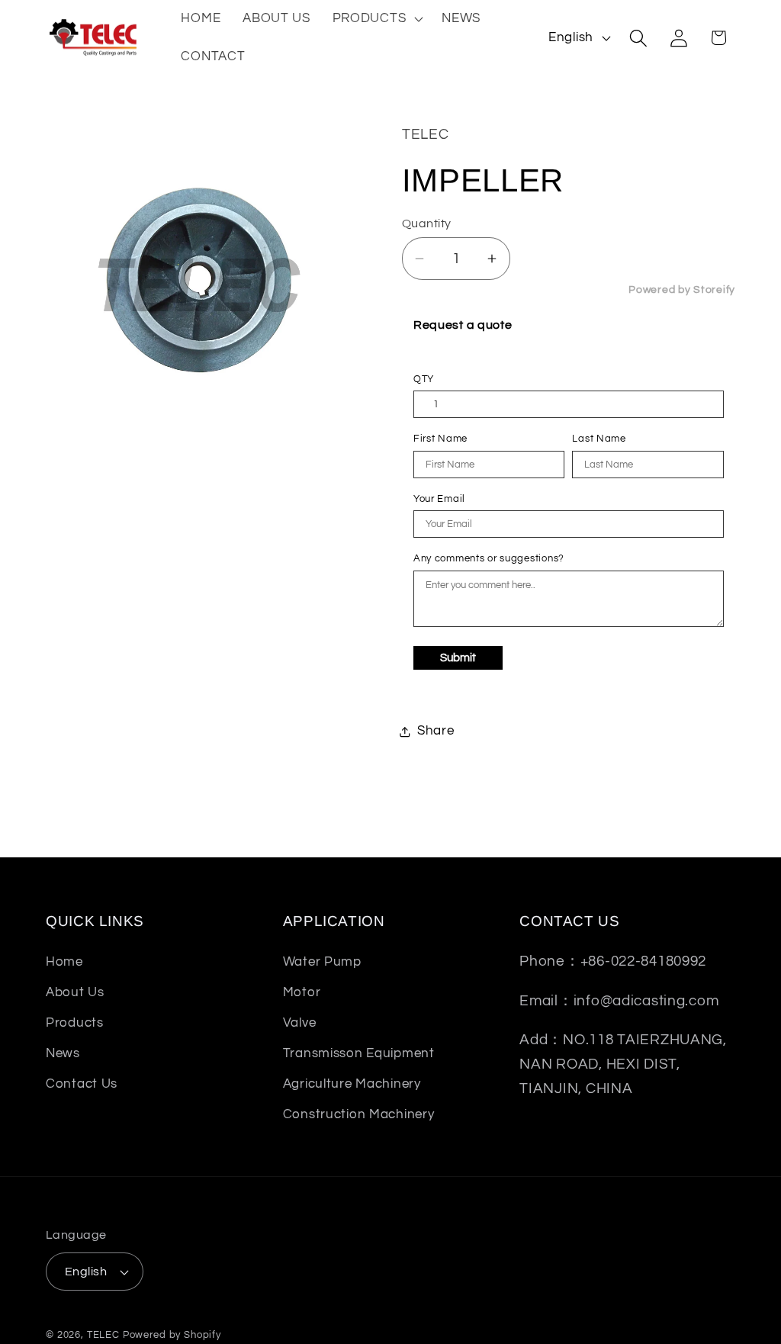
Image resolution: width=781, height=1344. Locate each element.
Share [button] (436, 731)
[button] (376, 19)
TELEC (103, 1335)
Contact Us (81, 1084)
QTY (423, 379)
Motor (302, 992)
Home (64, 962)
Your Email (439, 499)
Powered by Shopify (172, 1335)
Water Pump (322, 962)
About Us (75, 992)
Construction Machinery (359, 1114)
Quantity (427, 223)
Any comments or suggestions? (488, 558)
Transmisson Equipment (359, 1053)
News (63, 1053)
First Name (440, 438)
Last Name (598, 438)
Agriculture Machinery (352, 1084)
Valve (300, 1023)
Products (75, 1023)
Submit (458, 658)
